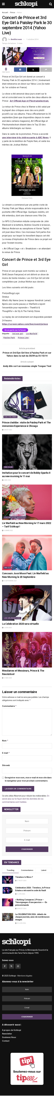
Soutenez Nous (9, 1037)
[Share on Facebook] (20, 69)
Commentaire (9, 706)
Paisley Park (9, 338)
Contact (5, 1041)
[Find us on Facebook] (4, 966)
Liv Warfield (31, 334)
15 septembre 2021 (10, 581)
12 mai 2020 (7, 678)
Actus (19, 13)
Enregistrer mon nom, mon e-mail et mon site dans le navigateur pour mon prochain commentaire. (28, 779)
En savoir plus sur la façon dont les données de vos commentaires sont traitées (25, 799)
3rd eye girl (17, 334)
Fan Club (8, 467)
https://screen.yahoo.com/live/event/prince (25, 324)
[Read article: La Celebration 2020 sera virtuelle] (27, 603)
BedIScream (16, 39)
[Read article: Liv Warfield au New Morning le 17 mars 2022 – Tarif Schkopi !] (27, 502)
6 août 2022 (7, 430)
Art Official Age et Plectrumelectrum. (29, 101)
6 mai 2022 (7, 480)
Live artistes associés (14, 517)
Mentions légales (24, 976)
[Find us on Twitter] (11, 966)
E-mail (6, 753)
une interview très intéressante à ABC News (25, 137)
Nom (5, 740)
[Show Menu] (3, 4)
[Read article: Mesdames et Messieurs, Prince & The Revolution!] (27, 649)
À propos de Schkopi (11, 1030)
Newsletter (7, 1034)
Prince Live (23, 338)
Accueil (5, 13)
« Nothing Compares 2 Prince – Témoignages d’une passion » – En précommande (31, 902)
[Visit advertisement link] (27, 1068)
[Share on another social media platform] (46, 69)
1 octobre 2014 (32, 39)
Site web (6, 765)
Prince (12, 13)
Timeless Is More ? (24, 877)
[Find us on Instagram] (18, 966)
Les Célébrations (12, 618)
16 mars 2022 (8, 530)
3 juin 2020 (7, 627)
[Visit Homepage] (27, 4)
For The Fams (10, 417)
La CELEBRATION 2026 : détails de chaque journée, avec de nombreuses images (32, 917)
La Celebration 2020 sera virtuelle (20, 623)
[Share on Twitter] (33, 69)
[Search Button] (50, 4)
